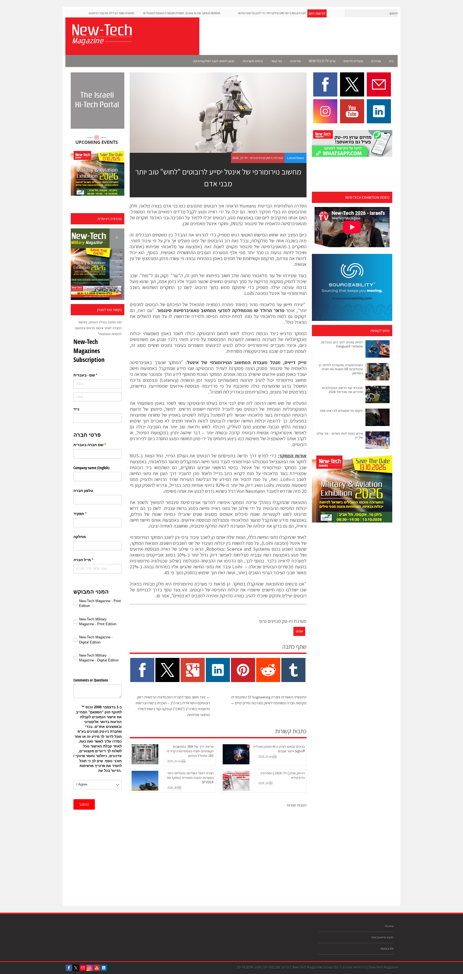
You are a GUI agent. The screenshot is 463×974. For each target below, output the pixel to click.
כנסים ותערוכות (252, 61)
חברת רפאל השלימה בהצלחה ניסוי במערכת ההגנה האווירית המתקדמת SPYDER (190, 777)
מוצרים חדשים (353, 61)
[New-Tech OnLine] (101, 42)
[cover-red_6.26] (97, 264)
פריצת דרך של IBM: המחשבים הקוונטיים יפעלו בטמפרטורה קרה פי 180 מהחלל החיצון (190, 751)
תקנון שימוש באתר (382, 937)
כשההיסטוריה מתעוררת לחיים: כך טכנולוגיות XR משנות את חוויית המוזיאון (340, 369)
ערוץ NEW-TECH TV (322, 61)
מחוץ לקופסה (380, 330)
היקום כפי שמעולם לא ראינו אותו (341, 410)
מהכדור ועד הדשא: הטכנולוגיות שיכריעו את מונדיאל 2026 (342, 390)
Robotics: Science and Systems (238, 549)
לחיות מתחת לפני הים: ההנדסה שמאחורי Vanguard (342, 344)
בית (391, 61)
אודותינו (295, 61)
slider (299, 631)
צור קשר (276, 61)
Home (389, 926)
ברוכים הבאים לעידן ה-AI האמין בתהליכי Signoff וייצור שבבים (279, 748)
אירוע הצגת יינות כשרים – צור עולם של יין (340, 435)
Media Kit (387, 949)
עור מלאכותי (172, 246)
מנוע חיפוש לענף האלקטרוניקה (213, 61)
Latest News (295, 158)
